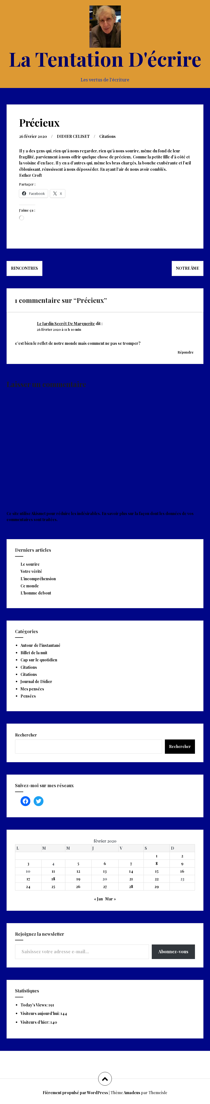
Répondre (186, 352)
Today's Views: (34, 1005)
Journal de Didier (36, 681)
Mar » (110, 898)
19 (78, 878)
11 (53, 871)
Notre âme (187, 268)
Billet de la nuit (34, 652)
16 (182, 871)
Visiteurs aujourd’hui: (40, 1013)
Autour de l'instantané (40, 645)
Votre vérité (31, 571)
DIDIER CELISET (73, 136)
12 (78, 871)
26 (78, 886)
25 (53, 886)
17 (28, 878)
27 (105, 886)
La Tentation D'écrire (105, 58)
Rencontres (24, 268)
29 (156, 886)
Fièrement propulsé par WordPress (75, 1092)
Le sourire (30, 564)
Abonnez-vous (173, 951)
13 (105, 871)
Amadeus (132, 1092)
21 (131, 878)
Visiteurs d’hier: (35, 1022)
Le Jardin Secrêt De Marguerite (66, 323)
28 (131, 886)
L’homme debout (36, 593)
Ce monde (30, 585)
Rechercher (26, 735)
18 (53, 878)
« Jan (98, 898)
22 (157, 878)
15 (157, 871)
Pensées (28, 696)
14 (131, 871)
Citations (107, 136)
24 (28, 886)
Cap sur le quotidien (39, 659)
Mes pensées (32, 689)
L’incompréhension (38, 578)
